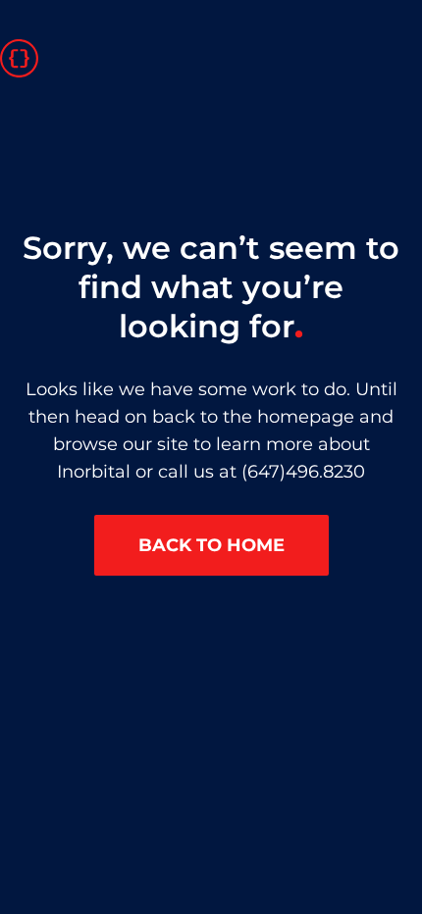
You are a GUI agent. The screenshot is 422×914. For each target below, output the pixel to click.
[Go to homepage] (19, 56)
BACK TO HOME (211, 545)
